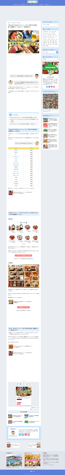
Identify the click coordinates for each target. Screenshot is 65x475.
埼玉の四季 (44, 42)
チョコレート (52, 37)
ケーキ (56, 36)
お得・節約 (37, 407)
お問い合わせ (47, 4)
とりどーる (16, 171)
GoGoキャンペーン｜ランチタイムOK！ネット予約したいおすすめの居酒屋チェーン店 (24, 119)
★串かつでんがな (16, 173)
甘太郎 (16, 158)
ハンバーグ (48, 39)
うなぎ (52, 31)
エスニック (54, 34)
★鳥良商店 (16, 167)
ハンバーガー (44, 39)
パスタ (52, 39)
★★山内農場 (16, 183)
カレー (53, 36)
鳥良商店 (12, 121)
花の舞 (16, 177)
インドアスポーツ (49, 34)
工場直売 (53, 42)
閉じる (16, 114)
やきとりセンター (16, 162)
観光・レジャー (35, 4)
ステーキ (49, 37)
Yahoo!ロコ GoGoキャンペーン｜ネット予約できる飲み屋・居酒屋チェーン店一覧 (23, 117)
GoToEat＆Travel (36, 409)
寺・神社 (48, 42)
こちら (52, 464)
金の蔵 (16, 179)
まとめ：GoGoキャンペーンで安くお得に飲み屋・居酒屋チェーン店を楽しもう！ (23, 123)
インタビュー (44, 34)
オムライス (44, 36)
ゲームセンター (45, 37)
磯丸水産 (12, 120)
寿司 (50, 42)
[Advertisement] (32, 13)
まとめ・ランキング (17, 4)
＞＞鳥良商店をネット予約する (23, 307)
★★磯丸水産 (16, 169)
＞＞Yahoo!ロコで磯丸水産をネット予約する (23, 255)
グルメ (31, 4)
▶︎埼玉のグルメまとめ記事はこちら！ (31, 466)
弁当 (56, 42)
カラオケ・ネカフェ (49, 36)
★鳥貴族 (15, 181)
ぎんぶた (15, 160)
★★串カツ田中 (16, 165)
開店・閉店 (23, 4)
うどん (49, 31)
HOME (33, 471)
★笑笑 (16, 185)
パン (54, 39)
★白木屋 (15, 150)
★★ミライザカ (16, 175)
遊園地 (44, 45)
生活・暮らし (41, 4)
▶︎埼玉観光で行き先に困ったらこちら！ (12, 466)
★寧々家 (15, 152)
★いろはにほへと (16, 156)
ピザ (56, 39)
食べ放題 (47, 45)
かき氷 (55, 31)
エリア (27, 4)
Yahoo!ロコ (31, 258)
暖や (16, 154)
